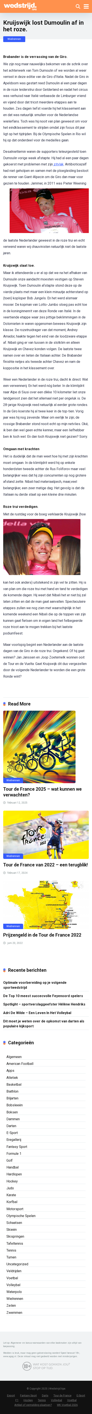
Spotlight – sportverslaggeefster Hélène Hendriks (44, 1004)
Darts (45, 1395)
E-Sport (12, 1133)
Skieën (11, 1230)
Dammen (13, 1119)
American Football (19, 1064)
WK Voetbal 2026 (67, 1404)
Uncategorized (17, 1264)
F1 (16, 1400)
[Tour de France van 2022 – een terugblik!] (46, 835)
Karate (11, 1195)
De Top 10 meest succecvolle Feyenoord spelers (43, 996)
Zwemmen (14, 1313)
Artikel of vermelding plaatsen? (33, 1404)
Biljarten (12, 1098)
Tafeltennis (14, 1243)
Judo (10, 1188)
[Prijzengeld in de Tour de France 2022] (46, 905)
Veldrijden (13, 1271)
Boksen (12, 1112)
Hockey (12, 1181)
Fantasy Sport (16, 1147)
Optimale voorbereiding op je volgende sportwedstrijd (35, 985)
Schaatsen (14, 1223)
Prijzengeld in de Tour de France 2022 (42, 935)
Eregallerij (13, 1140)
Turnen (11, 1257)
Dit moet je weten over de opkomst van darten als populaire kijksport (43, 1023)
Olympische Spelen (21, 1216)
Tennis (11, 1250)
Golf (9, 1160)
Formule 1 (13, 1154)
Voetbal (12, 1278)
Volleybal (13, 1285)
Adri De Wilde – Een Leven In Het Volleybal (37, 1013)
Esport (11, 1395)
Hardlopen (14, 1174)
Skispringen (15, 1236)
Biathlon (12, 1091)
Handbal (12, 1167)
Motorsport (14, 1209)
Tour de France (62, 1395)
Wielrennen (14, 39)
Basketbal (13, 1084)
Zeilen (11, 1305)
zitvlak (58, 164)
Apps (10, 1071)
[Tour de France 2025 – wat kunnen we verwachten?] (46, 747)
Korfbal (11, 1202)
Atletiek (12, 1078)
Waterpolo (14, 1292)
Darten (11, 1126)
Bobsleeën (14, 1105)
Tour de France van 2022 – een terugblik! (45, 864)
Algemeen (14, 1057)
